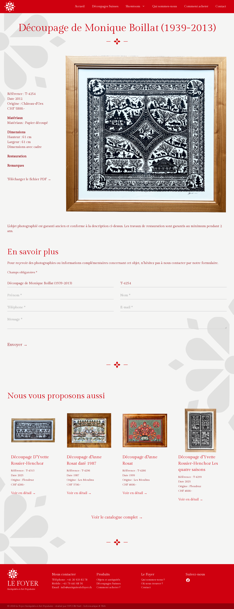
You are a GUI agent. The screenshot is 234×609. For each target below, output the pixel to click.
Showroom (133, 6)
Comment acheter (196, 6)
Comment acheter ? (108, 587)
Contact (221, 6)
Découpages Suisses (105, 6)
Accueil (80, 6)
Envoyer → (17, 344)
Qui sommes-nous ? (153, 579)
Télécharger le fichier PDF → (29, 179)
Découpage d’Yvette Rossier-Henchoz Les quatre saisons (198, 463)
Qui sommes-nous (164, 6)
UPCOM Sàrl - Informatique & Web (86, 606)
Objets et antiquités (108, 579)
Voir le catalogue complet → (117, 517)
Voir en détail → (23, 493)
